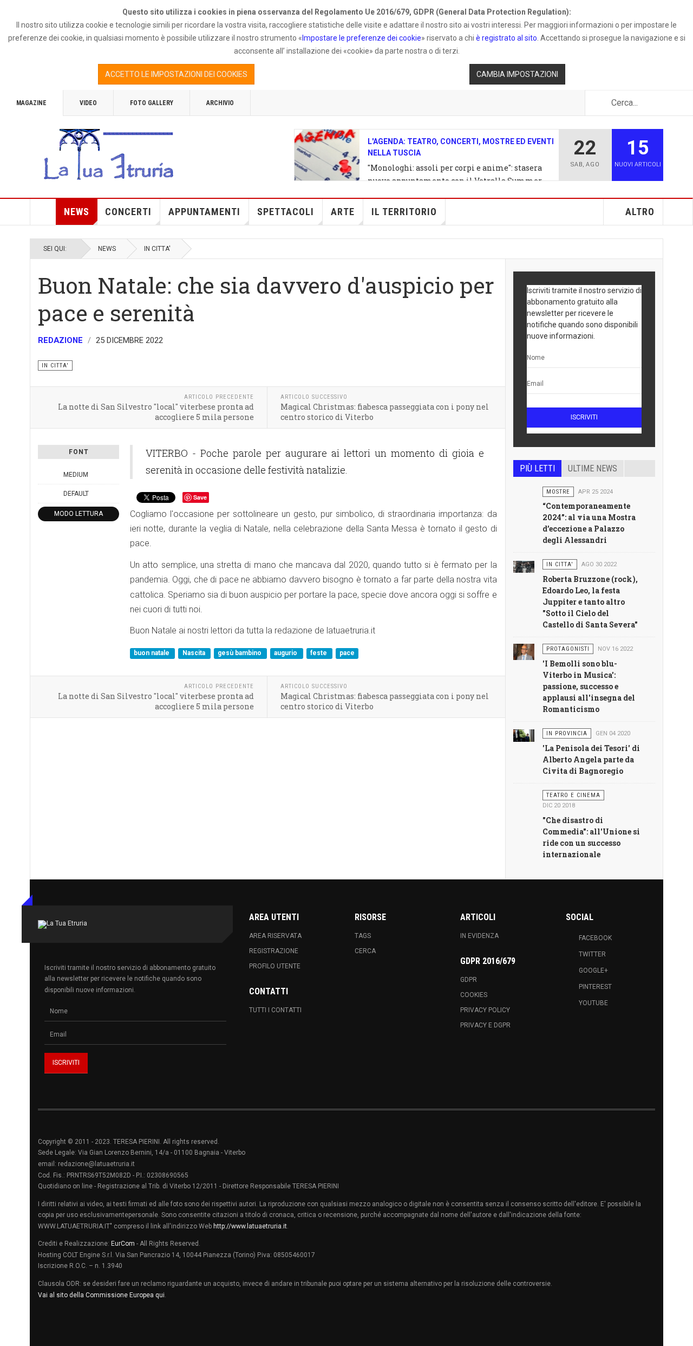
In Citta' (157, 249)
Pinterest (595, 987)
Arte (343, 211)
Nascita (194, 653)
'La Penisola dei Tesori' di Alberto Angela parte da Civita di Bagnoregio (591, 759)
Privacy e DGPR (485, 1025)
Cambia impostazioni (517, 74)
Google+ (593, 970)
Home (43, 212)
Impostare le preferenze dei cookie (361, 38)
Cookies (473, 995)
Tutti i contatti (275, 1010)
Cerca (365, 951)
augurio (286, 653)
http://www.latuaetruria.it (250, 1226)
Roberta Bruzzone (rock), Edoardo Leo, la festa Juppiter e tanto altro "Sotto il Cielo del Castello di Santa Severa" (590, 602)
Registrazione (273, 951)
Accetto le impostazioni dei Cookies (176, 74)
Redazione (60, 340)
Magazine (31, 103)
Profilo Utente (274, 966)
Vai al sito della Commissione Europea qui (101, 1295)
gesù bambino (240, 653)
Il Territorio (404, 211)
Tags (363, 936)
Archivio (220, 103)
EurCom (123, 1243)
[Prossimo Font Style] (113, 494)
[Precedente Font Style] (44, 494)
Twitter (592, 954)
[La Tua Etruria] (108, 155)
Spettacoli (285, 211)
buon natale (152, 653)
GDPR (468, 979)
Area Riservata (275, 936)
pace (347, 653)
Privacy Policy (485, 1010)
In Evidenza (479, 936)
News (76, 211)
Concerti (128, 211)
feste (319, 653)
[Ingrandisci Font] (113, 475)
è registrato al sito (505, 38)
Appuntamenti (204, 211)
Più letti (537, 468)
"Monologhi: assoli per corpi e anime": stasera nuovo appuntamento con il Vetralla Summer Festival (455, 175)
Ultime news (592, 468)
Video (88, 103)
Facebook (595, 938)
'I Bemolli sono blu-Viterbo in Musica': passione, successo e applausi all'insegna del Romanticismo (588, 686)
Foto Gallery (151, 103)
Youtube (593, 1003)
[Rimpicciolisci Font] (44, 475)
